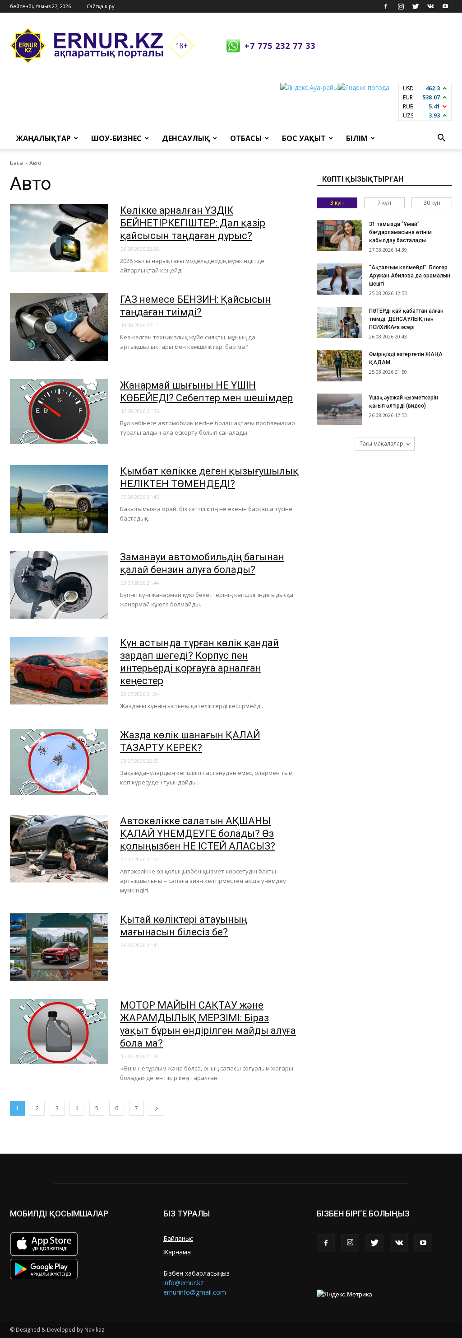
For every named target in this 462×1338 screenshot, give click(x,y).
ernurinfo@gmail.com (194, 1292)
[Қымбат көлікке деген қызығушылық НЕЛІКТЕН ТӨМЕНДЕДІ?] (59, 499)
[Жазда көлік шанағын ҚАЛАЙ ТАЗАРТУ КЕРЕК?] (59, 762)
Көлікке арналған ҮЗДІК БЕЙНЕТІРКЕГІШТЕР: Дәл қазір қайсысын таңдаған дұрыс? (192, 223)
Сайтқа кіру (101, 6)
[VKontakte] (430, 6)
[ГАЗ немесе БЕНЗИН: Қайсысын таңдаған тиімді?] (59, 327)
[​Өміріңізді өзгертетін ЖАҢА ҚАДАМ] (339, 365)
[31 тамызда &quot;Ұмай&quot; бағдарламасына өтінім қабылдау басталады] (339, 235)
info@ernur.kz (183, 1282)
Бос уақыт (304, 138)
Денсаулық (186, 138)
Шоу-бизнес (116, 138)
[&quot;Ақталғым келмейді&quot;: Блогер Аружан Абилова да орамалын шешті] (339, 279)
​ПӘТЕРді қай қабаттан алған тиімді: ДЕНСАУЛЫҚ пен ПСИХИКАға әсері (406, 319)
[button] (441, 138)
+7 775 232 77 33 (280, 45)
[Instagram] (400, 6)
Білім (357, 138)
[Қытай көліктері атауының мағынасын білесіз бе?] (59, 947)
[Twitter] (415, 6)
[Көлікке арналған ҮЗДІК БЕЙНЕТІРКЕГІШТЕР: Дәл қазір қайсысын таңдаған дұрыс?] (59, 238)
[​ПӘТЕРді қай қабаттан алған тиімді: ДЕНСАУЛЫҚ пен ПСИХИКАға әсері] (339, 322)
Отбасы (246, 138)
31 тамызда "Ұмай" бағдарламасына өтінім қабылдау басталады (400, 232)
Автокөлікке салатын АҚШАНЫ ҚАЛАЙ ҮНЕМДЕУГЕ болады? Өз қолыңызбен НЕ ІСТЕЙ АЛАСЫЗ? (197, 833)
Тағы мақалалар (381, 443)
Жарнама (177, 1252)
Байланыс (178, 1238)
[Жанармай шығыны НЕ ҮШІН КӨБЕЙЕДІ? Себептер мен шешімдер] (59, 411)
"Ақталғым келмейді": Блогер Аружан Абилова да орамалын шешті (409, 275)
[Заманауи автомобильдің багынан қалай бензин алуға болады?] (59, 585)
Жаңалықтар (43, 138)
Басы (16, 163)
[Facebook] (386, 6)
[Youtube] (445, 6)
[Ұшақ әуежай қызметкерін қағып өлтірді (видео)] (339, 409)
